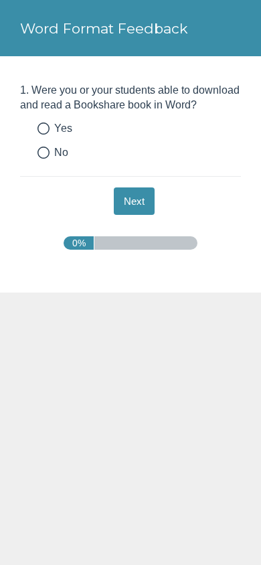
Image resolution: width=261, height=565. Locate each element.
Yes (63, 128)
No (61, 152)
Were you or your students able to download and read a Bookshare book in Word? (130, 97)
